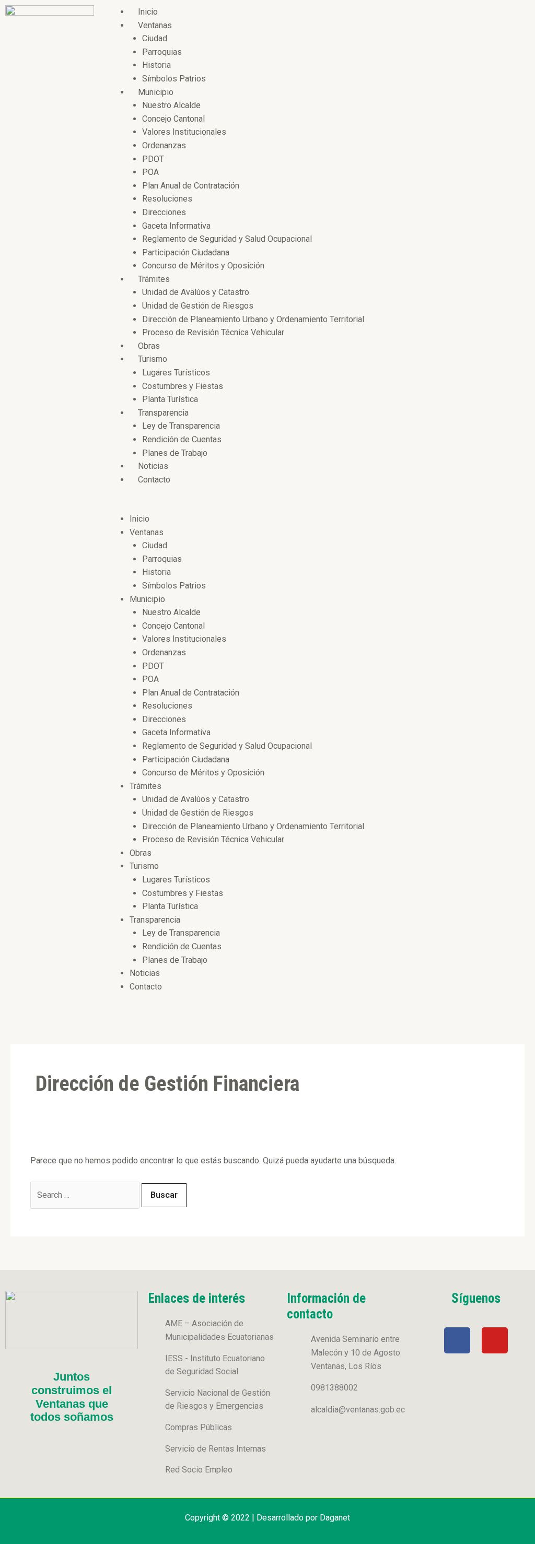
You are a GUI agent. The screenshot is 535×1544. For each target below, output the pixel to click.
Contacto (154, 480)
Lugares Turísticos (176, 373)
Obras (149, 346)
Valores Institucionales (184, 132)
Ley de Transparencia (181, 426)
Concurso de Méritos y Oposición (203, 265)
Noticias (153, 466)
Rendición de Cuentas (182, 439)
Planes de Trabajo (174, 453)
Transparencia (163, 413)
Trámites (154, 279)
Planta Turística (170, 399)
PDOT (153, 159)
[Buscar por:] (86, 1195)
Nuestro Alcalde (171, 105)
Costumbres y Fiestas (182, 386)
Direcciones (164, 212)
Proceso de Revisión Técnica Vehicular (213, 332)
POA (150, 172)
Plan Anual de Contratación (190, 186)
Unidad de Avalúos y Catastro (195, 292)
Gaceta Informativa (176, 226)
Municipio (155, 92)
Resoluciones (167, 199)
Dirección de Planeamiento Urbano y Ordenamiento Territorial (253, 319)
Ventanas (155, 25)
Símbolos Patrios (174, 79)
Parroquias (162, 52)
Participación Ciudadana (185, 252)
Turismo (152, 359)
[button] (317, 505)
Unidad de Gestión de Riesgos (197, 306)
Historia (156, 65)
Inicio (148, 12)
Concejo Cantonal (173, 119)
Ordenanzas (164, 145)
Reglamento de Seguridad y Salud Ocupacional (227, 239)
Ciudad (154, 38)
